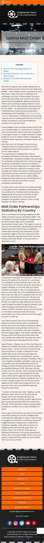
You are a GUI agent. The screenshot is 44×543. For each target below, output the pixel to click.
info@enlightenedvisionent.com (22, 511)
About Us (22, 469)
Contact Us (22, 479)
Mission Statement (22, 488)
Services (22, 502)
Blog (22, 474)
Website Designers (24, 537)
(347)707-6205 (22, 516)
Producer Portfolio (22, 498)
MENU (8, 2)
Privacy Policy (22, 493)
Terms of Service (22, 507)
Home (8, 42)
